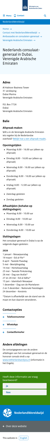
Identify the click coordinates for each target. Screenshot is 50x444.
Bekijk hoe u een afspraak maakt (29, 138)
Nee (8, 392)
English (23, 437)
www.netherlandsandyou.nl (16, 359)
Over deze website (16, 426)
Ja (7, 385)
